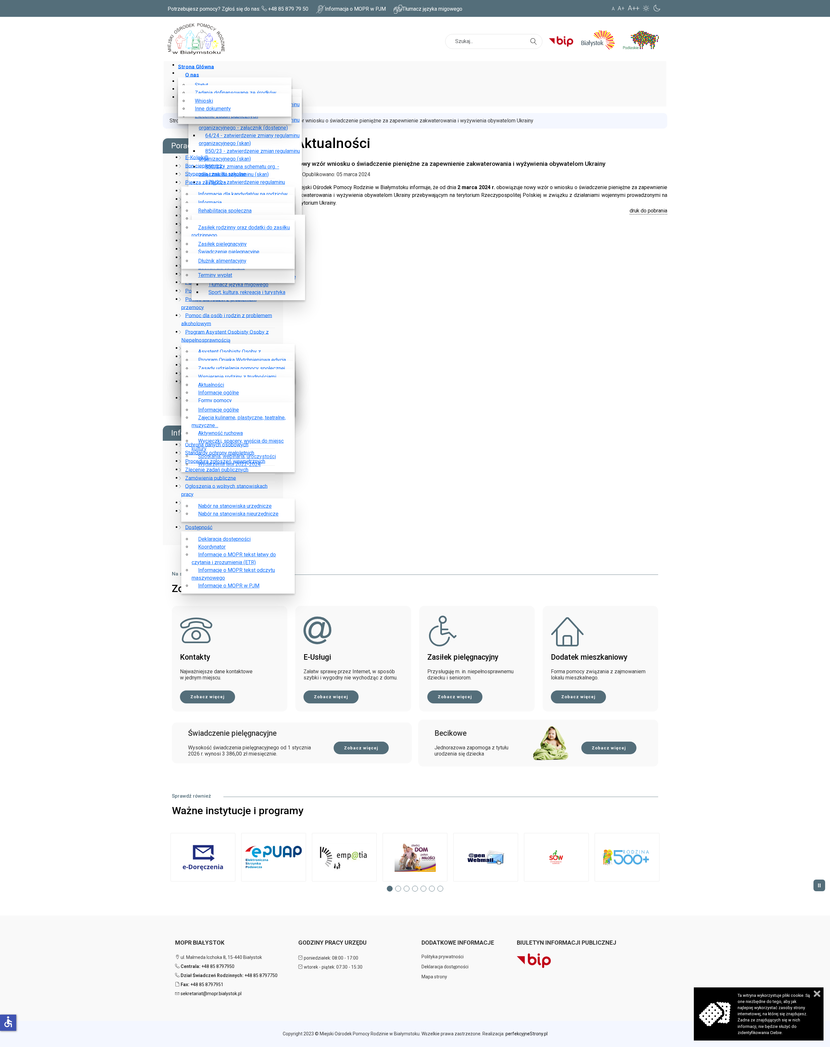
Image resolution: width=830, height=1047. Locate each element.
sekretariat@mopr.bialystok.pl (211, 993)
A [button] (613, 8)
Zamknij (817, 994)
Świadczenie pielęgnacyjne (232, 733)
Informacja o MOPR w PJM (355, 9)
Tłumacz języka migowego (432, 9)
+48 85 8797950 (217, 966)
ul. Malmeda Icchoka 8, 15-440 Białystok (221, 957)
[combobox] (493, 41)
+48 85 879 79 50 (288, 9)
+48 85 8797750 (261, 975)
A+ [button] (621, 8)
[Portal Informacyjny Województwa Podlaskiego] (643, 40)
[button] (203, 857)
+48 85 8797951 (206, 984)
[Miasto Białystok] (600, 40)
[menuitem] (197, 66)
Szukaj (534, 37)
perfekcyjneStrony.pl (526, 1033)
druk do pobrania (648, 211)
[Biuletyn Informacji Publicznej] (563, 40)
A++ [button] (633, 8)
